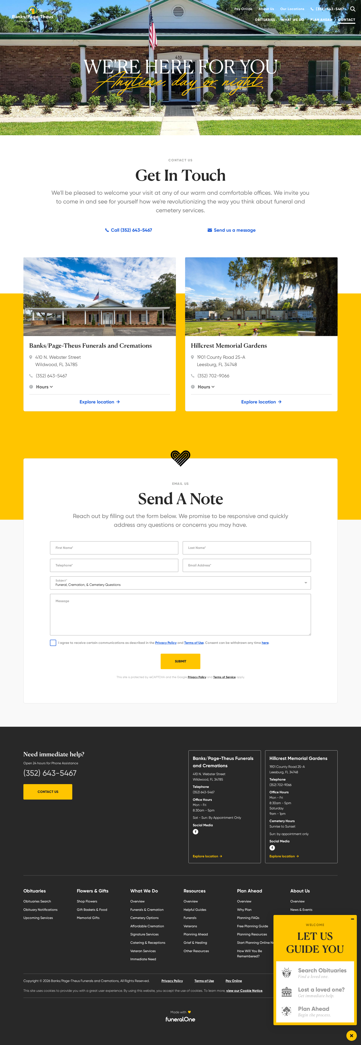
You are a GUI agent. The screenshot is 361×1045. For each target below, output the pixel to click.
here (265, 643)
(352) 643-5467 (51, 375)
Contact (346, 20)
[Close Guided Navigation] (352, 919)
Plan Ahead (321, 20)
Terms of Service (224, 677)
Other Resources (196, 951)
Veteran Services (143, 951)
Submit (180, 661)
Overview (137, 901)
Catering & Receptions (147, 943)
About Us (266, 9)
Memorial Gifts (88, 918)
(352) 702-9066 (213, 375)
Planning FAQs (248, 918)
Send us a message (235, 230)
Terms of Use (193, 643)
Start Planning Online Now (257, 943)
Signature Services (144, 934)
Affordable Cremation (147, 926)
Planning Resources (252, 934)
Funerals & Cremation (147, 910)
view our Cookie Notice (244, 991)
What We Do (292, 20)
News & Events (301, 910)
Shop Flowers (87, 901)
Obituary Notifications (40, 910)
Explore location (97, 402)
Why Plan (244, 910)
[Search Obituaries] (351, 9)
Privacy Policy (166, 643)
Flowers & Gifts (92, 891)
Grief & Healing (195, 943)
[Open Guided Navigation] (351, 1035)
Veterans (190, 926)
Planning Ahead (196, 934)
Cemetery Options (144, 918)
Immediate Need (143, 959)
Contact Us (48, 792)
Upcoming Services (38, 918)
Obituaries (265, 20)
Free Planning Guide (252, 926)
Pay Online (243, 9)
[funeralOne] (180, 1019)
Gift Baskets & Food (92, 910)
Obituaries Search (37, 901)
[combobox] (180, 583)
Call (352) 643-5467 (131, 230)
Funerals (190, 918)
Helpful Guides (195, 910)
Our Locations (292, 9)
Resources (195, 891)
